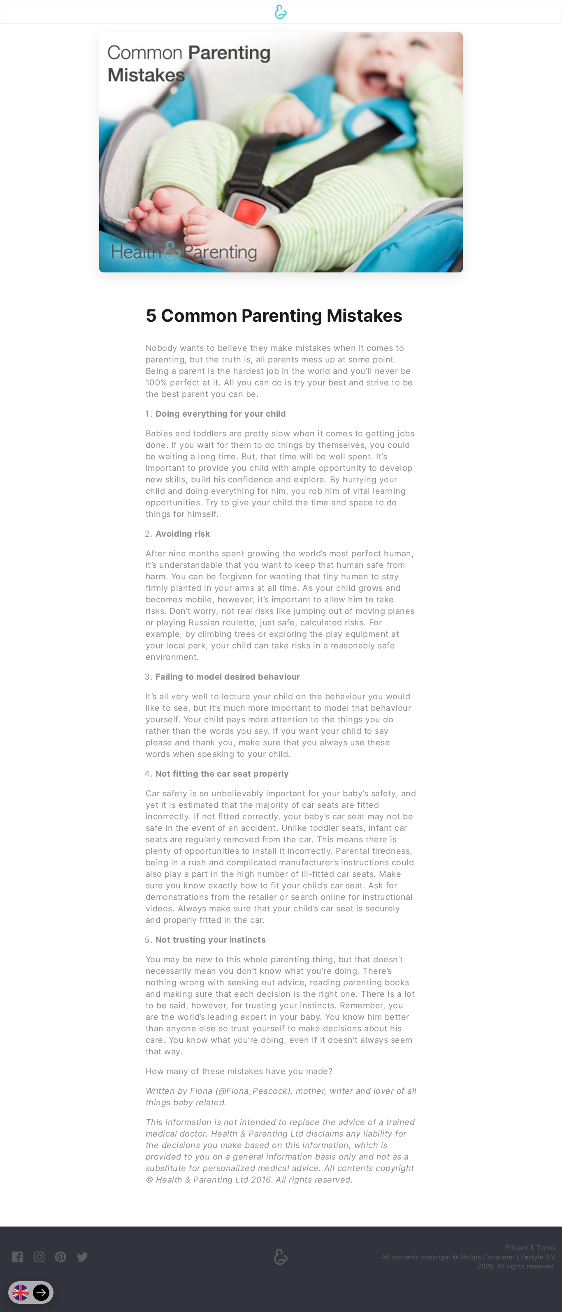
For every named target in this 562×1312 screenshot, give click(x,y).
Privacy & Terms (530, 1247)
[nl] (41, 1292)
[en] (20, 1292)
